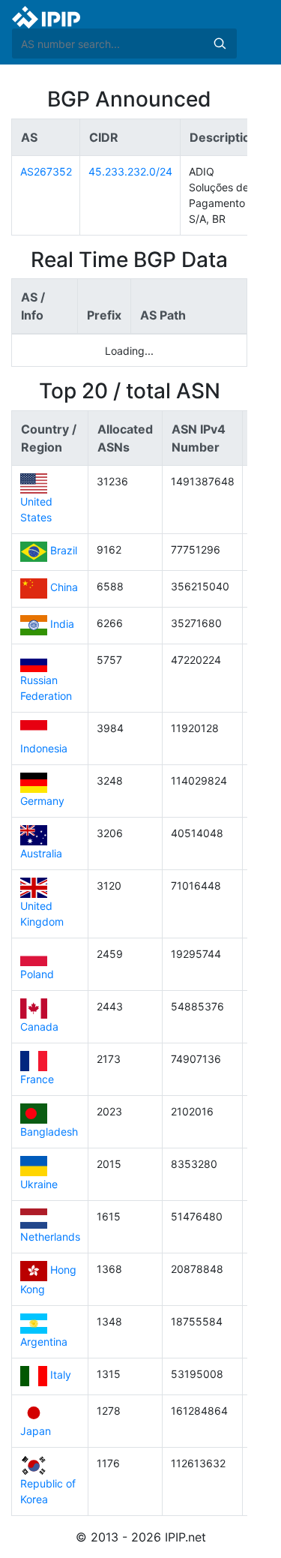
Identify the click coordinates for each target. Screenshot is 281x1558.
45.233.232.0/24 (130, 171)
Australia (41, 853)
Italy (60, 1375)
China (64, 587)
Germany (42, 800)
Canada (39, 1026)
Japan (35, 1430)
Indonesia (43, 748)
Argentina (43, 1341)
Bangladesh (49, 1131)
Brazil (63, 551)
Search (219, 43)
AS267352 (46, 171)
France (37, 1079)
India (62, 624)
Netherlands (50, 1236)
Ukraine (39, 1184)
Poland (37, 974)
